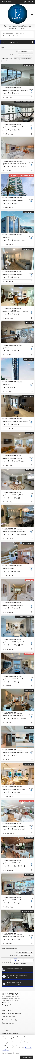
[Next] (31, 74)
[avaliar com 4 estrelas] (8, 963)
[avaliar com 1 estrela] (2, 963)
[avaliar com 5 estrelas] (10, 963)
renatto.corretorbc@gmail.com (12, 1020)
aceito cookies (27, 1057)
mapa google (7, 1005)
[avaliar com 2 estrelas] (4, 963)
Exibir (16, 51)
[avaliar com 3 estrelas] (6, 963)
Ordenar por (14, 55)
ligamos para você (9, 1016)
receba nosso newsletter (10, 1033)
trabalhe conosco (8, 1023)
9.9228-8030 (29, 2)
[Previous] (3, 74)
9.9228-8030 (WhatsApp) (12, 1013)
